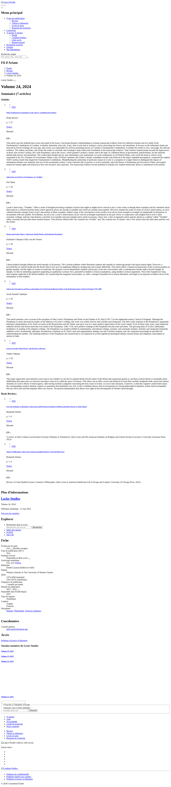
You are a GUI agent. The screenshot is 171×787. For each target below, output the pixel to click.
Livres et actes (18, 25)
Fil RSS (9, 532)
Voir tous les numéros (10, 513)
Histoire (9, 611)
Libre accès (16, 40)
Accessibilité (11, 721)
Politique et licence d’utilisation (14, 640)
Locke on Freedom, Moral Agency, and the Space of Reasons (25, 348)
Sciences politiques (33, 611)
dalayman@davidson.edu (17, 629)
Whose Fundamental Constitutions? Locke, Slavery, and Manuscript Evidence (31, 112)
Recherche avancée (14, 45)
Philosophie (19, 611)
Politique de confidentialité (17, 774)
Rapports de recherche (21, 28)
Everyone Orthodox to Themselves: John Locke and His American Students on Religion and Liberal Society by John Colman (46, 406)
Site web (10, 535)
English (9, 47)
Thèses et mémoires (20, 23)
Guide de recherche (14, 724)
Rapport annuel (18, 42)
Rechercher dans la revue (17, 525)
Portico (18, 563)
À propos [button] (10, 33)
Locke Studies (12, 73)
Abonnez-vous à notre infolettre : (17, 708)
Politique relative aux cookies (18, 777)
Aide (8, 719)
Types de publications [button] (15, 18)
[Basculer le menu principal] (2, 7)
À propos (19, 33)
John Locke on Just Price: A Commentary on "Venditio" (24, 177)
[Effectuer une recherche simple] (2, 5)
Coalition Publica (19, 37)
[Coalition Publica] (9, 768)
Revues (15, 21)
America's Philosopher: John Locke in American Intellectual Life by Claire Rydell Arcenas (35, 452)
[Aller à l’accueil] (8, 2)
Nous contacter (12, 726)
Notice (9, 127)
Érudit (14, 35)
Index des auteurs (13, 530)
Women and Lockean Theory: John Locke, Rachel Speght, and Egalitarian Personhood (34, 234)
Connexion (11, 30)
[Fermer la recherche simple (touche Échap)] (5, 5)
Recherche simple (8, 54)
